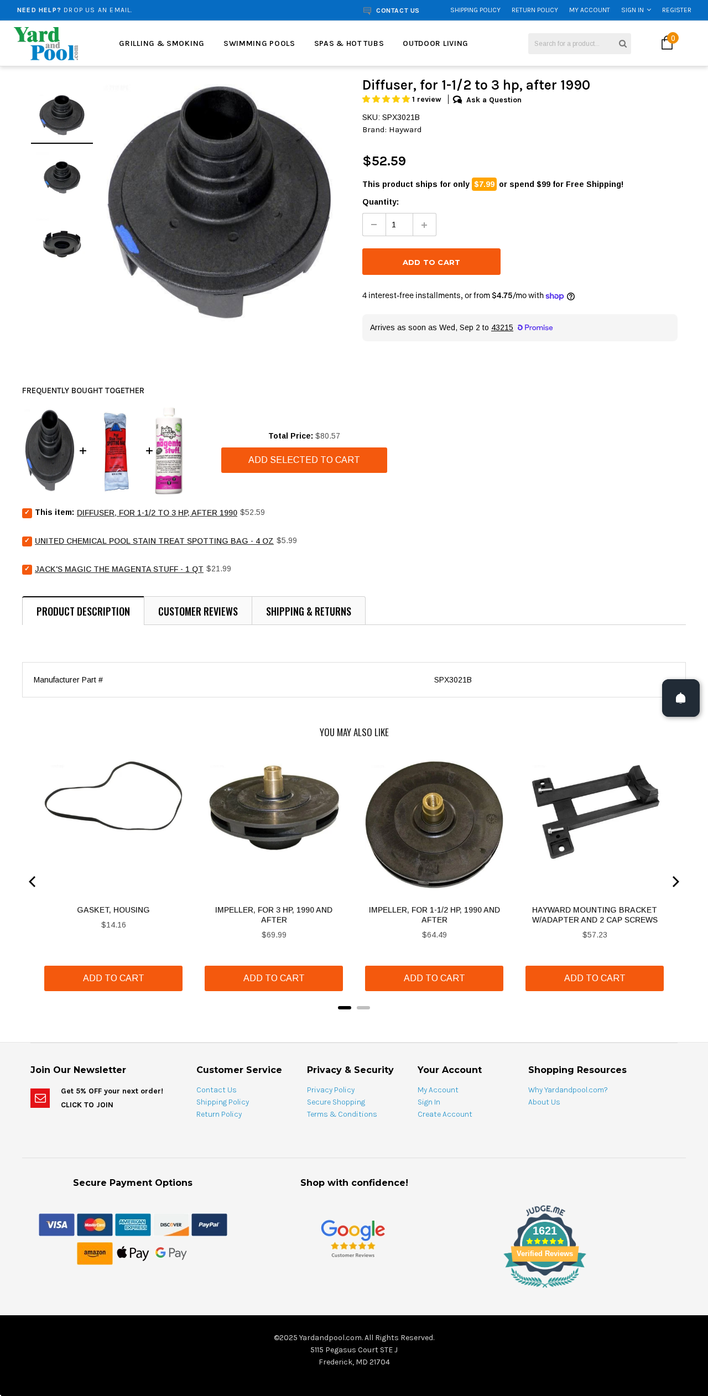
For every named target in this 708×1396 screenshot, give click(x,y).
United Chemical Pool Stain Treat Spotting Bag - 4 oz (154, 540)
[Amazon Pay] (95, 1252)
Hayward (405, 129)
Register (676, 10)
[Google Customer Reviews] (352, 1238)
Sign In (632, 10)
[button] (387, 99)
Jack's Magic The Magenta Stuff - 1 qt (119, 569)
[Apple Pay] (133, 1252)
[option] (135, 10)
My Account (589, 10)
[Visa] (57, 1224)
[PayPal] (209, 1224)
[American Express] (133, 1224)
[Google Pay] (171, 1252)
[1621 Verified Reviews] (354, 1289)
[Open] (681, 698)
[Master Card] (95, 1224)
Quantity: (380, 201)
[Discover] (171, 1224)
